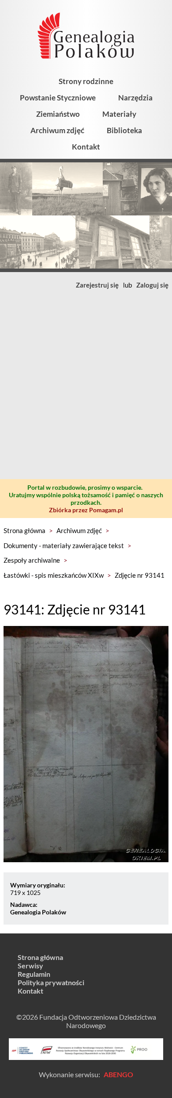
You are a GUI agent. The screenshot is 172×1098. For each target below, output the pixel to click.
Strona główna (24, 530)
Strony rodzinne (86, 81)
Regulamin (34, 974)
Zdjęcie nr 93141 (140, 575)
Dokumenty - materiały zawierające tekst (64, 545)
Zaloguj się (152, 285)
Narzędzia (135, 97)
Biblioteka (124, 130)
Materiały (119, 114)
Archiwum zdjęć (57, 130)
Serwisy (30, 965)
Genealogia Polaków (38, 912)
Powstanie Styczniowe (58, 97)
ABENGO (118, 1074)
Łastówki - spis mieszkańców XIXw (54, 575)
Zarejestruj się (97, 285)
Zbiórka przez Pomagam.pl (86, 510)
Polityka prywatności (51, 982)
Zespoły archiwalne (32, 560)
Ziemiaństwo (58, 114)
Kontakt (86, 146)
